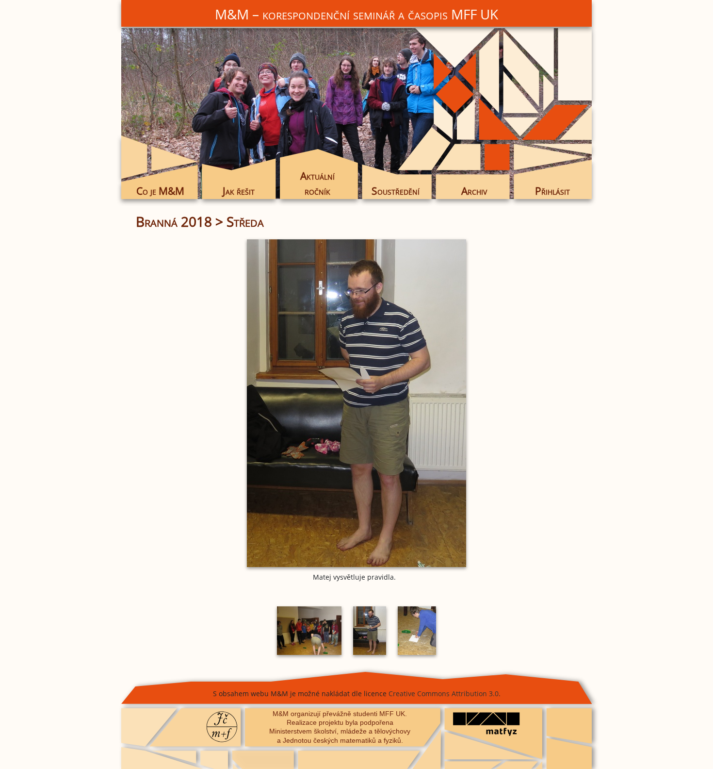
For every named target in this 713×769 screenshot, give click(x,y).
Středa (245, 221)
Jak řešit (239, 191)
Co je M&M (160, 191)
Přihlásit (552, 191)
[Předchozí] (208, 403)
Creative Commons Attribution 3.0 (444, 693)
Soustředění (396, 191)
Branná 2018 (174, 221)
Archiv (474, 191)
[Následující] (504, 403)
